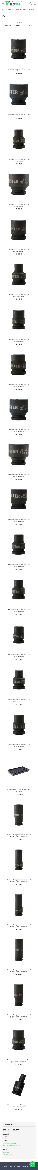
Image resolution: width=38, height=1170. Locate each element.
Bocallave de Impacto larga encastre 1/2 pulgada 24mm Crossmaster (19, 1016)
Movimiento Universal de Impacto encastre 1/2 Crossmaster (18, 1106)
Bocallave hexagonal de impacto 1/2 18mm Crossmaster (19, 385)
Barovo (6, 1152)
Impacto (31, 9)
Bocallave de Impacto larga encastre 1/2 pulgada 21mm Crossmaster (19, 971)
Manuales (10, 9)
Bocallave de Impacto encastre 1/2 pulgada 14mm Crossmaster (18, 1061)
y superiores (11, 1145)
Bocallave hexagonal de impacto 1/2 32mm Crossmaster (19, 205)
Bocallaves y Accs (21, 9)
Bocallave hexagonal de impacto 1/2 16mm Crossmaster (19, 340)
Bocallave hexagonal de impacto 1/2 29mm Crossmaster (19, 115)
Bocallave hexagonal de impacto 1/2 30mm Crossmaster (19, 475)
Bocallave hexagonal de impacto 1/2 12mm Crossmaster (19, 565)
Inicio (3, 9)
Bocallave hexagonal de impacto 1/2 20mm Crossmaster (19, 70)
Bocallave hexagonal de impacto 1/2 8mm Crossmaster (19, 295)
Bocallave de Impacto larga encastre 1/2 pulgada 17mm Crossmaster (19, 926)
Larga (5, 1137)
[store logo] (14, 3)
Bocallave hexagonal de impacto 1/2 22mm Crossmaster (19, 520)
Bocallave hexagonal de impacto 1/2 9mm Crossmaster (19, 700)
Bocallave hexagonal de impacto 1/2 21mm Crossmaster (19, 250)
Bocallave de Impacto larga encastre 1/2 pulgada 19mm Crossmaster (19, 881)
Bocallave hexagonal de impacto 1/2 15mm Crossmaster (19, 655)
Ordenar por (8, 26)
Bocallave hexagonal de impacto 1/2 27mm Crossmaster (19, 430)
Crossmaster (8, 1154)
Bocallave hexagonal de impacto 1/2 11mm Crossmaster (19, 610)
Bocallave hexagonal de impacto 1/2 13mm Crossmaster (19, 745)
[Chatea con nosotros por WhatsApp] (32, 1164)
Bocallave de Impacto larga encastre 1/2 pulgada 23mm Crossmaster (19, 836)
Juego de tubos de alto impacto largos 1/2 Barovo (18, 790)
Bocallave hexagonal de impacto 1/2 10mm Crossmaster (19, 160)
